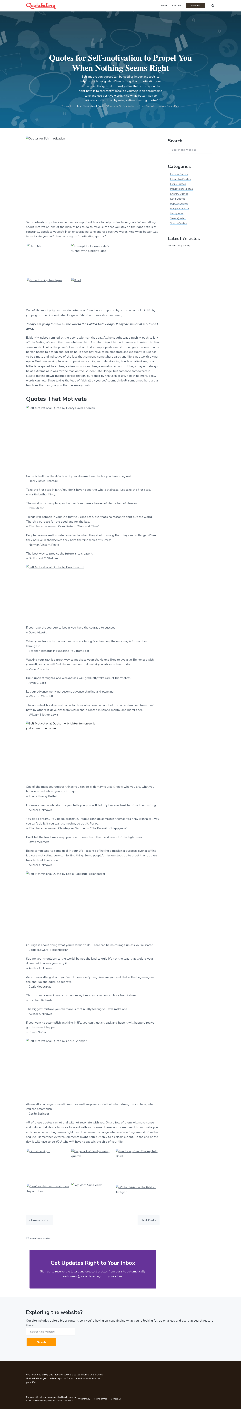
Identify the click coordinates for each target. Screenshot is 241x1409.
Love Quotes (177, 198)
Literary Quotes (179, 193)
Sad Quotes (176, 213)
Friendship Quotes (180, 179)
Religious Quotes (179, 208)
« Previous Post (39, 1220)
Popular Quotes (179, 203)
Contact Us (116, 1398)
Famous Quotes (179, 174)
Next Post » (149, 1220)
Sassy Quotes (178, 218)
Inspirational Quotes (40, 1238)
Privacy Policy (83, 1398)
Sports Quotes (178, 223)
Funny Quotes (178, 184)
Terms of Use (100, 1398)
